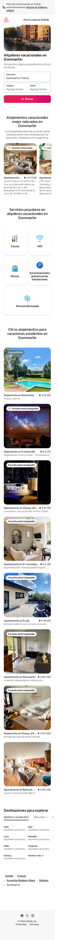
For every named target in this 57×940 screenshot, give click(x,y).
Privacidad (21, 924)
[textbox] (15, 89)
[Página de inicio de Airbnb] (6, 20)
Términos (34, 924)
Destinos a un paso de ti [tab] (16, 817)
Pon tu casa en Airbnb (36, 19)
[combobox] (27, 78)
